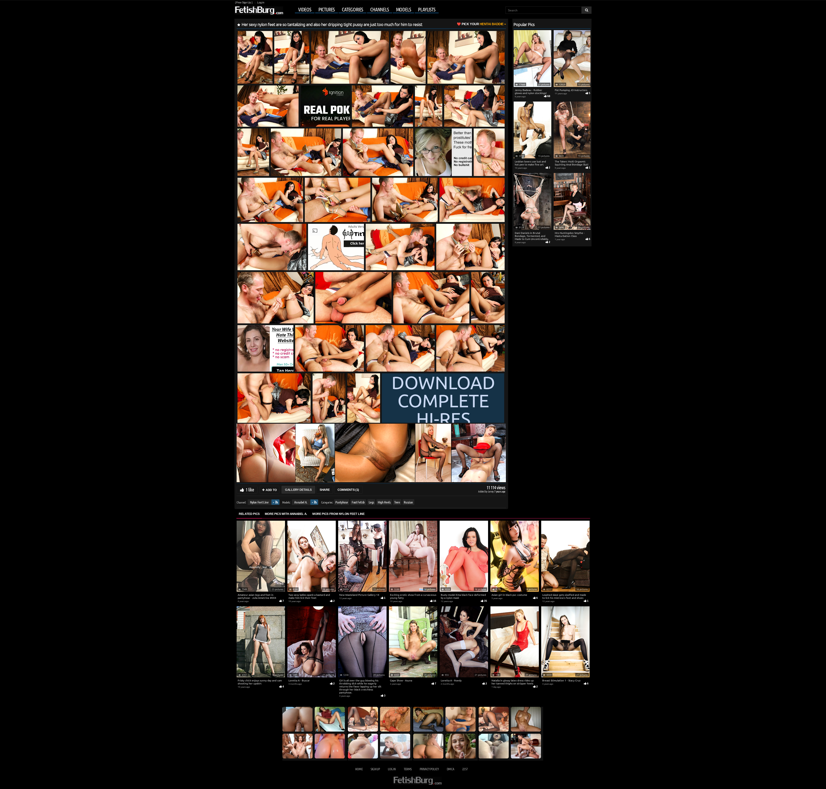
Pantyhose (341, 502)
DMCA (450, 769)
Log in (260, 2)
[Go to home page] (258, 10)
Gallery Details (298, 489)
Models (403, 9)
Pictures (326, 9)
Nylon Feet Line (259, 502)
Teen (397, 502)
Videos (304, 9)
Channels (379, 9)
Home (359, 769)
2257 (465, 769)
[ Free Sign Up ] (243, 2)
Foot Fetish (358, 502)
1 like (250, 489)
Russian (408, 502)
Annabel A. (300, 502)
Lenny (491, 491)
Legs (371, 502)
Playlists (426, 9)
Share (325, 489)
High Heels (384, 502)
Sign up (375, 769)
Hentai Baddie (483, 24)
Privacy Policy (429, 769)
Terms (408, 769)
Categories (352, 9)
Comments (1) (348, 489)
